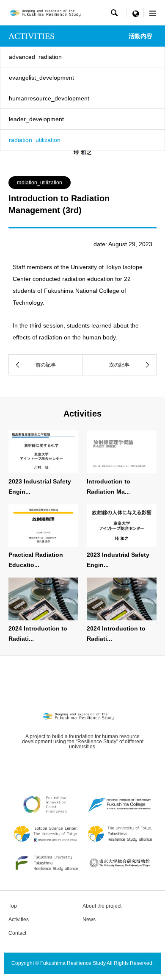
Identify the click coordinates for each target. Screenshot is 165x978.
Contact (17, 933)
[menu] (135, 12)
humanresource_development (49, 98)
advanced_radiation (35, 56)
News (89, 919)
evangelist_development (41, 77)
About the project (101, 906)
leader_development (36, 119)
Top (12, 906)
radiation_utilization (34, 139)
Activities (18, 919)
